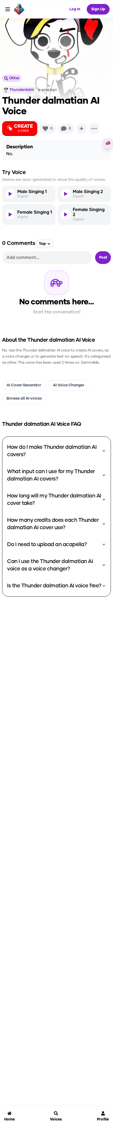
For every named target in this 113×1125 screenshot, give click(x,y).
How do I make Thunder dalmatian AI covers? (51, 451)
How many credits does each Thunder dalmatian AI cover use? (53, 524)
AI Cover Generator (24, 385)
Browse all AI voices (24, 398)
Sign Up (98, 9)
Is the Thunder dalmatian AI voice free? (54, 585)
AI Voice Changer (68, 385)
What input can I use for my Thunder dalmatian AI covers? (51, 475)
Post (103, 257)
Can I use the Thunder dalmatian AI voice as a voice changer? (50, 565)
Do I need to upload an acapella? (47, 544)
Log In (74, 9)
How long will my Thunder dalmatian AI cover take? (54, 499)
